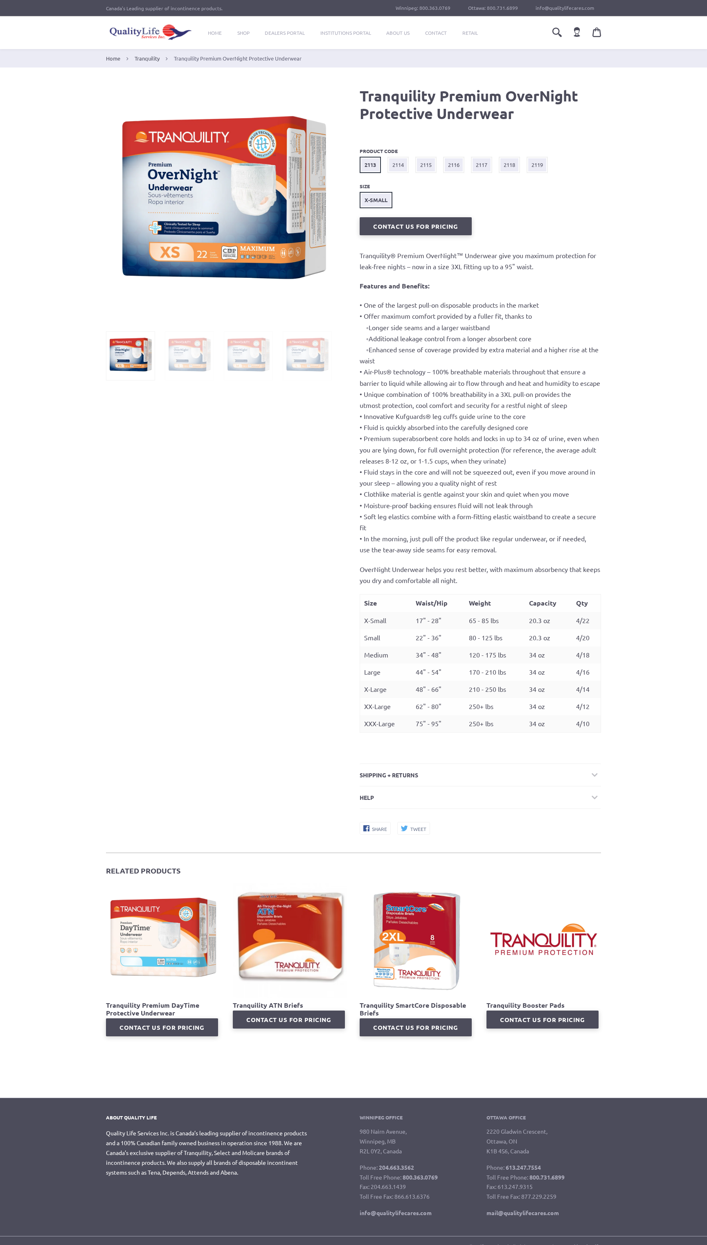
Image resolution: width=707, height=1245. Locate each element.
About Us (398, 32)
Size (365, 186)
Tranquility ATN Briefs (268, 1005)
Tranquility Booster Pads (525, 1005)
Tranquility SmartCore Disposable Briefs (413, 1009)
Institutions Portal (345, 32)
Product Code (379, 151)
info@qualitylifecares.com (565, 8)
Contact (436, 32)
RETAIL (470, 32)
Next (330, 204)
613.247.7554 (523, 1167)
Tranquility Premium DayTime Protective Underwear (152, 1009)
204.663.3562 (396, 1167)
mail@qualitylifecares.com (522, 1212)
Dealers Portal (285, 32)
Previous (110, 204)
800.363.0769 (434, 8)
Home (215, 32)
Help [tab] (367, 797)
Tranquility (147, 58)
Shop (243, 32)
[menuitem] (214, 33)
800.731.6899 (502, 8)
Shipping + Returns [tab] (389, 775)
